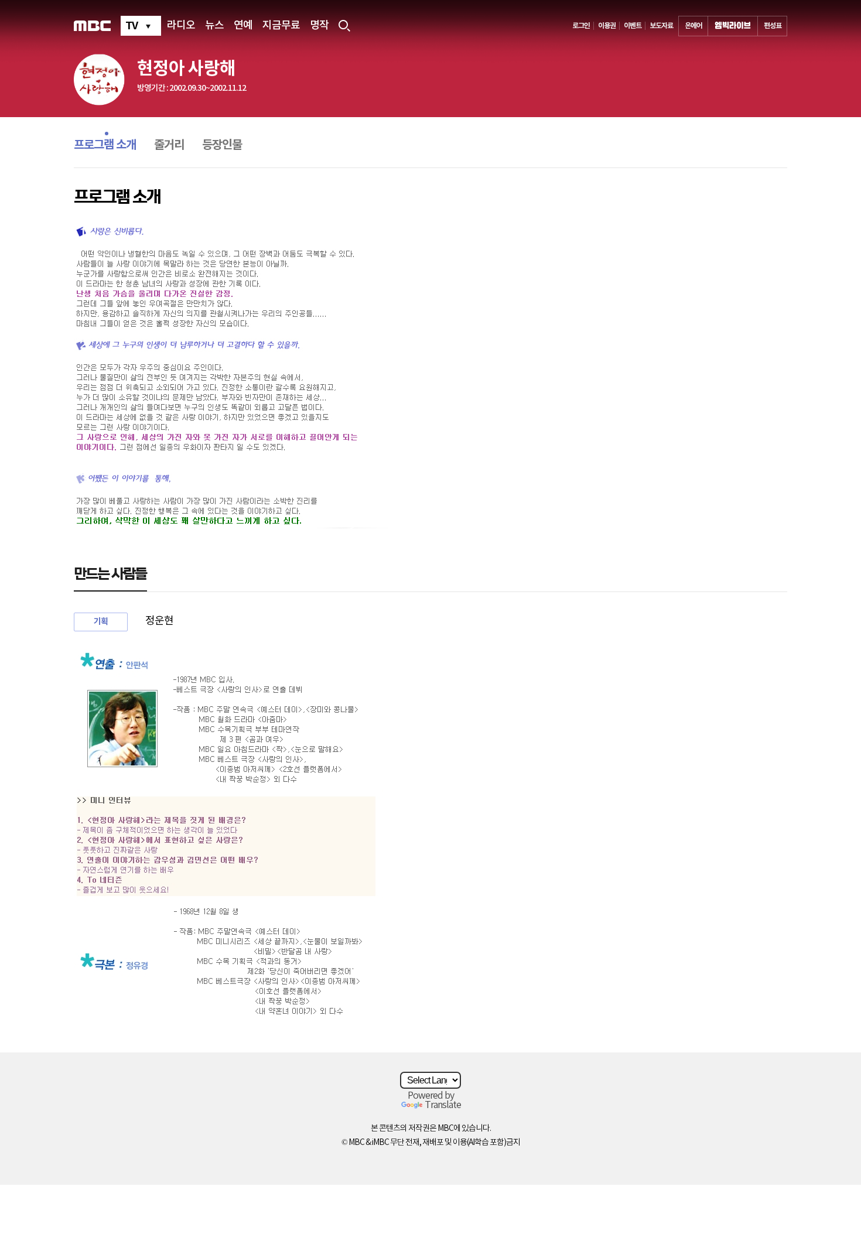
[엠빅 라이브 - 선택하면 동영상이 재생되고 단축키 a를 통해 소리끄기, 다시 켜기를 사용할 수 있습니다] (732, 26)
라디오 (181, 25)
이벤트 (632, 26)
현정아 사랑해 (186, 68)
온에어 (693, 26)
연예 (243, 25)
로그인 (581, 26)
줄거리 (169, 145)
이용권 (607, 26)
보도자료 (661, 26)
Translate (443, 1105)
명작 (319, 25)
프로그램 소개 (105, 145)
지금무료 (281, 25)
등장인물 (222, 145)
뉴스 (214, 25)
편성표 (772, 26)
